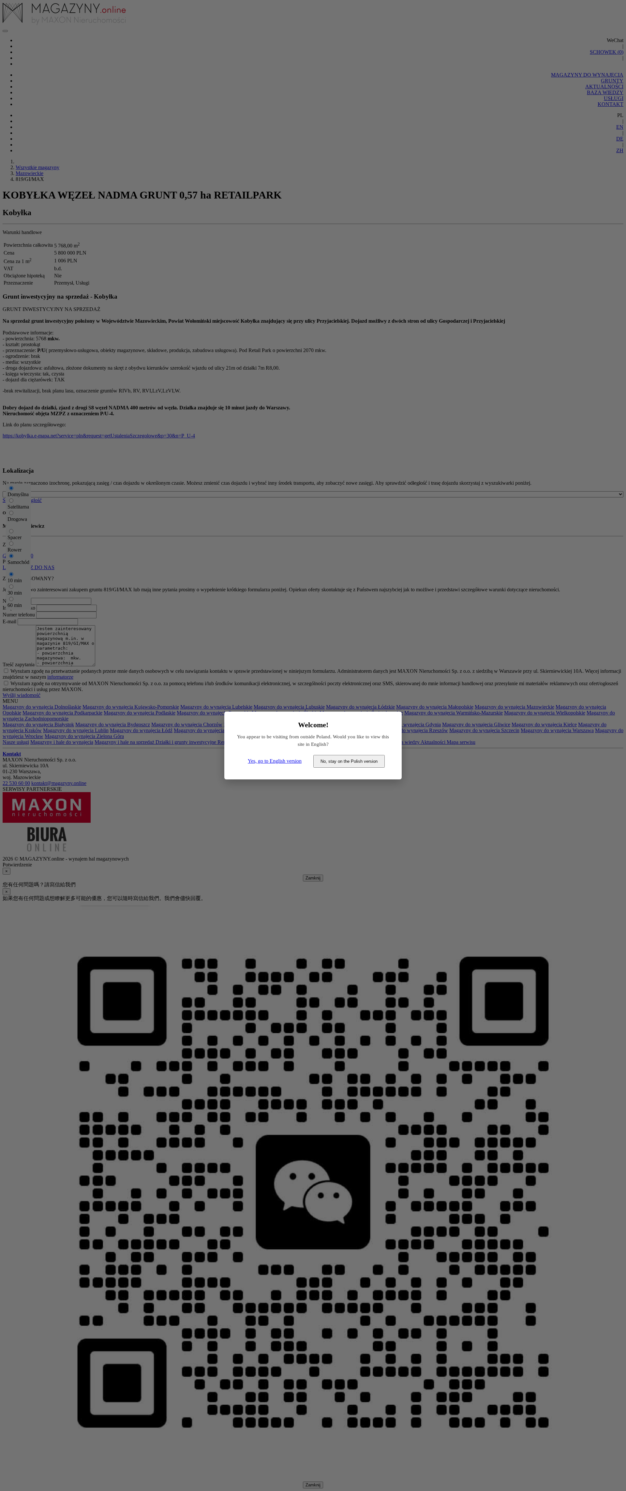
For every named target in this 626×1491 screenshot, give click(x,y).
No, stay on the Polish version (349, 761)
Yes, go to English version (275, 761)
